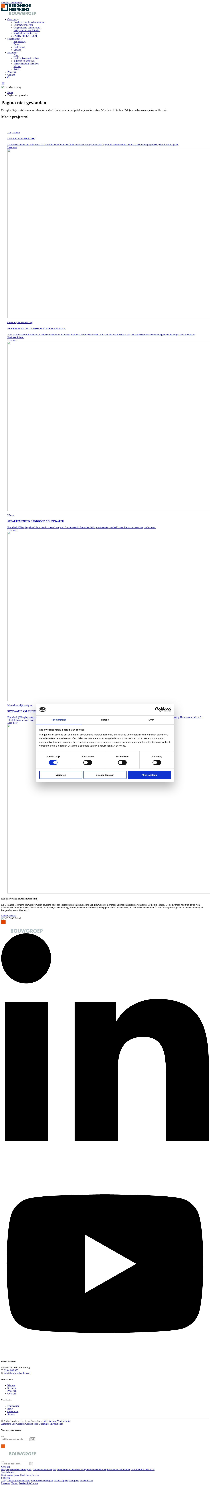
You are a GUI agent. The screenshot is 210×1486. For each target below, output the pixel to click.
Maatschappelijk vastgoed (26, 63)
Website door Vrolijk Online (57, 1421)
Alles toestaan (149, 775)
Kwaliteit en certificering (26, 33)
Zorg (16, 55)
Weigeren (61, 775)
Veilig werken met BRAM (27, 30)
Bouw (17, 44)
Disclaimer (44, 1423)
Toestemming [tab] (59, 719)
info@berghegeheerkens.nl (17, 1373)
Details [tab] (105, 719)
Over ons (12, 19)
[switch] (87, 762)
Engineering (20, 41)
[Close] (2, 1436)
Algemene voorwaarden (13, 1423)
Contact (11, 74)
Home (10, 92)
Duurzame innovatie (24, 25)
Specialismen (14, 38)
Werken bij (16, 2)
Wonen (17, 66)
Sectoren (11, 52)
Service (17, 49)
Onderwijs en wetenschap (26, 58)
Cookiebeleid (31, 1423)
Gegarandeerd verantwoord (27, 27)
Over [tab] (151, 719)
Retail (17, 69)
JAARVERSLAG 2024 (26, 36)
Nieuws (6, 2)
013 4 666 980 (11, 1370)
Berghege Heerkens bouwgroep (29, 22)
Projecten (11, 72)
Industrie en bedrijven (24, 61)
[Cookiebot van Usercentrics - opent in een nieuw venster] (157, 709)
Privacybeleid (56, 1423)
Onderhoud (19, 47)
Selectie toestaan (105, 775)
